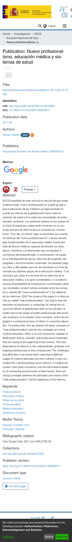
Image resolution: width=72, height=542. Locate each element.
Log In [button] (52, 26)
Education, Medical (13, 429)
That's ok (61, 536)
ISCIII (37, 34)
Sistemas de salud (13, 400)
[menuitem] (45, 26)
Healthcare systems (14, 412)
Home (6, 34)
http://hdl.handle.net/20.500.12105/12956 (32, 106)
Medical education (13, 408)
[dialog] (36, 530)
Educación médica (13, 396)
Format (29, 189)
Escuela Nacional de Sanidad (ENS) (24, 38)
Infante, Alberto (11, 134)
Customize (8, 536)
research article (11, 478)
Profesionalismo (12, 391)
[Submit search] (40, 26)
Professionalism (12, 404)
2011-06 (7, 122)
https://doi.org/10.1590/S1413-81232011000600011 (31, 466)
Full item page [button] (17, 486)
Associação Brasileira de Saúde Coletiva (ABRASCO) (33, 151)
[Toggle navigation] (64, 26)
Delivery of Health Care (16, 425)
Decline (49, 536)
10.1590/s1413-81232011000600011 (29, 110)
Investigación (22, 34)
